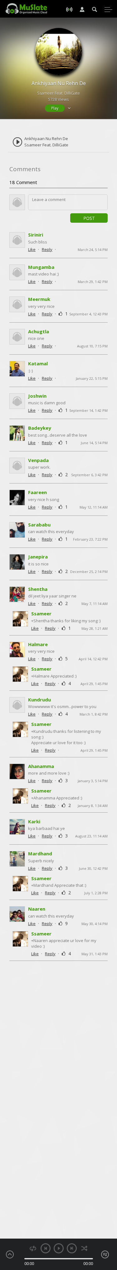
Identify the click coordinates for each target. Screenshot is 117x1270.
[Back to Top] (107, 1229)
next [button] (72, 1248)
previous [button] (46, 1248)
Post (89, 218)
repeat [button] (33, 1248)
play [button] (59, 1248)
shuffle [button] (84, 1248)
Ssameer (41, 613)
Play (54, 108)
